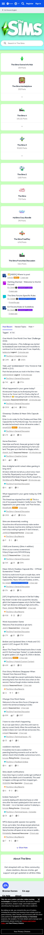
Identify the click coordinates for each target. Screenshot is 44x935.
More (30, 327)
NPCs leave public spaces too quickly (19, 822)
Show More (23, 848)
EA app (26, 891)
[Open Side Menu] (3, 3)
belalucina (6, 352)
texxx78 (6, 555)
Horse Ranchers (9, 441)
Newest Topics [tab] (20, 327)
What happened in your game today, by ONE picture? (22, 495)
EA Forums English (10, 10)
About (18, 895)
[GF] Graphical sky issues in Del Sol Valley (21, 596)
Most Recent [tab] (7, 327)
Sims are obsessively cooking (15, 521)
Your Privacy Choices (22, 931)
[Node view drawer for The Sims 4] (22, 126)
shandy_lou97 (8, 452)
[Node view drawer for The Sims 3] (22, 155)
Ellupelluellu (7, 508)
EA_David (11, 287)
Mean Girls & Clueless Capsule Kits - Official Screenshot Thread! (22, 570)
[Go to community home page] (10, 4)
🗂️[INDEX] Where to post (18, 274)
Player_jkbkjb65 (8, 608)
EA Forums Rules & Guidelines (20, 307)
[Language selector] (17, 3)
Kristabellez (7, 833)
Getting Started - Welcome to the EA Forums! (24, 283)
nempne (6, 685)
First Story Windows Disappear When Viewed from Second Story (19, 672)
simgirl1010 (7, 427)
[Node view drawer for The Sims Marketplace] (22, 97)
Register (29, 4)
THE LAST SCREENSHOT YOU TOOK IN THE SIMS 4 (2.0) (22, 367)
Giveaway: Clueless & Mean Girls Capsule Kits (20, 414)
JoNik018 (6, 533)
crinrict (10, 278)
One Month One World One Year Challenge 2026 (21, 339)
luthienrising (7, 658)
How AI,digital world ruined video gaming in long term (21, 467)
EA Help (6, 895)
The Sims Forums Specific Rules (21, 295)
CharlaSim (7, 400)
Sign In (38, 4)
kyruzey (6, 758)
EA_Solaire (11, 299)
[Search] (22, 3)
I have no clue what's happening (16, 721)
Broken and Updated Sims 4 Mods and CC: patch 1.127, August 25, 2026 (21, 642)
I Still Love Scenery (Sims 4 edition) (18, 546)
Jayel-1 (5, 628)
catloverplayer (8, 375)
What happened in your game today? (19, 388)
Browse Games (9, 891)
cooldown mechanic (11, 747)
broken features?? (11, 797)
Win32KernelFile (9, 480)
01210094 (6, 783)
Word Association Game (13, 622)
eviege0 (6, 733)
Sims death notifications (13, 772)
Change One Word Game (14, 699)
